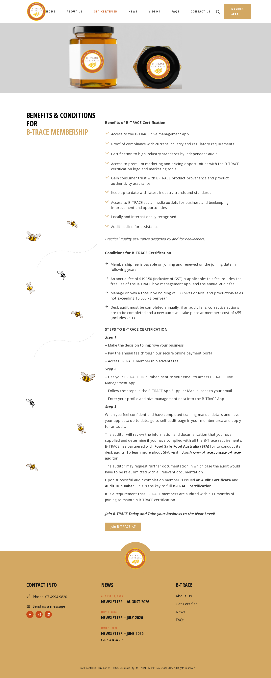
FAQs (180, 619)
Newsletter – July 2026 (122, 617)
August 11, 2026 (112, 596)
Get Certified (187, 603)
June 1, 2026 (109, 628)
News (180, 611)
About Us (184, 596)
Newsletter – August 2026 (125, 601)
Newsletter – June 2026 (122, 633)
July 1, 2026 (109, 612)
